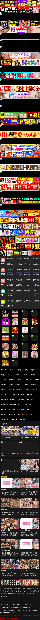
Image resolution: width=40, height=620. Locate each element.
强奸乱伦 (19, 259)
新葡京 (33, 375)
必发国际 (34, 389)
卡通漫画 (10, 290)
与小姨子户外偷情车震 (29, 437)
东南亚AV (36, 269)
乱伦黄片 (3, 389)
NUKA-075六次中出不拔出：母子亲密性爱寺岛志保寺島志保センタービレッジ (29, 515)
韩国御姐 (19, 269)
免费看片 (22, 409)
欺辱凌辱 (10, 274)
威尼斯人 (3, 370)
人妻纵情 (27, 301)
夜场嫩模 (27, 389)
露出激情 (19, 290)
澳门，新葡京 (13, 409)
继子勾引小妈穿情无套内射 (9, 454)
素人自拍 (36, 264)
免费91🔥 (21, 414)
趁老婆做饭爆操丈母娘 (9, 437)
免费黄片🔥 (13, 419)
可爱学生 (27, 280)
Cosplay (27, 264)
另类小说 (10, 306)
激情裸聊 (22, 399)
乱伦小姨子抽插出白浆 (29, 471)
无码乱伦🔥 (4, 404)
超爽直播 (3, 385)
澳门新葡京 (4, 394)
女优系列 (19, 280)
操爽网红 (36, 380)
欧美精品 (27, 259)
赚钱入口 (22, 419)
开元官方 (20, 404)
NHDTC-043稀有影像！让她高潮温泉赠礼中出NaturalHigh (29, 575)
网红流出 (27, 274)
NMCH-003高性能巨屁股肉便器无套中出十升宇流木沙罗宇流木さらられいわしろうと (10, 556)
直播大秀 (3, 414)
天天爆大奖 (29, 404)
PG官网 (11, 370)
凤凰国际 (19, 380)
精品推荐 (10, 259)
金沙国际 (3, 409)
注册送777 (18, 375)
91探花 (19, 274)
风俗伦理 (36, 301)
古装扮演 (10, 280)
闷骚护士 (36, 285)
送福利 (26, 375)
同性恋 (36, 295)
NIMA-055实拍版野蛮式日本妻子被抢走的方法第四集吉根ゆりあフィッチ (9, 536)
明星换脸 (19, 285)
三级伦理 (10, 264)
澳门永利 (33, 370)
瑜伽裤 (27, 285)
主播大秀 (26, 385)
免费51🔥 (30, 399)
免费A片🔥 (29, 414)
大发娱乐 (12, 394)
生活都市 (10, 301)
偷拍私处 (11, 389)
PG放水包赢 (27, 380)
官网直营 (26, 370)
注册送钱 (10, 375)
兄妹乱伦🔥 (4, 419)
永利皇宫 (29, 394)
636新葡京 (13, 399)
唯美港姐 (27, 269)
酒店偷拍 (18, 385)
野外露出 (36, 274)
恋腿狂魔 (36, 280)
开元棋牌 (18, 370)
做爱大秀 (29, 409)
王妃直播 (33, 385)
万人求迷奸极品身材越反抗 (9, 472)
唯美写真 (27, 290)
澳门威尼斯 (12, 414)
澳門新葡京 (21, 394)
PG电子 (3, 375)
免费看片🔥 (4, 399)
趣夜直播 (19, 389)
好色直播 (13, 404)
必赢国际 (11, 380)
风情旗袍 (10, 285)
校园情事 (19, 301)
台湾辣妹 (10, 269)
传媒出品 (10, 295)
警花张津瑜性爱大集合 (29, 453)
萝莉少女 (36, 259)
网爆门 (36, 290)
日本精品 (19, 264)
